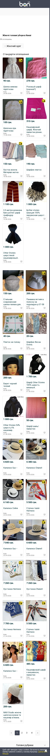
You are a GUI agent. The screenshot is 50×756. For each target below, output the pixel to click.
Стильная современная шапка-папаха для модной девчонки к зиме (12, 302)
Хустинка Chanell (34, 589)
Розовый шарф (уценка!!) (33, 87)
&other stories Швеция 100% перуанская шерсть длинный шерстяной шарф (36, 213)
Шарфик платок (34, 170)
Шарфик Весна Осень (33, 343)
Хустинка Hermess (12, 589)
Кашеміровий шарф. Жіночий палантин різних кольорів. (34, 130)
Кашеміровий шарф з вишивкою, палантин (36, 672)
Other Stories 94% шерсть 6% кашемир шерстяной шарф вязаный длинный (12, 428)
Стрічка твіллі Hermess (32, 509)
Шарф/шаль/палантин (32, 427)
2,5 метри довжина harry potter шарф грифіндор (12, 212)
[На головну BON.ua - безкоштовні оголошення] (24, 3)
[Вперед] (38, 733)
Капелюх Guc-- (10, 468)
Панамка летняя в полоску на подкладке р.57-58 (35, 302)
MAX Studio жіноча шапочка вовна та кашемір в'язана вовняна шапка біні (12, 715)
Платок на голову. (11, 342)
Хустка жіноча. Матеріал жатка (10, 171)
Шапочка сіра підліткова (9, 129)
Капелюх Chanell (34, 468)
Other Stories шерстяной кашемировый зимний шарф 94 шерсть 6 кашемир (12, 255)
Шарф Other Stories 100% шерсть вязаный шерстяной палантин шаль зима (35, 385)
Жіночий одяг (14, 46)
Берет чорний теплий (10, 384)
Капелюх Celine (10, 508)
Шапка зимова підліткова (10, 87)
